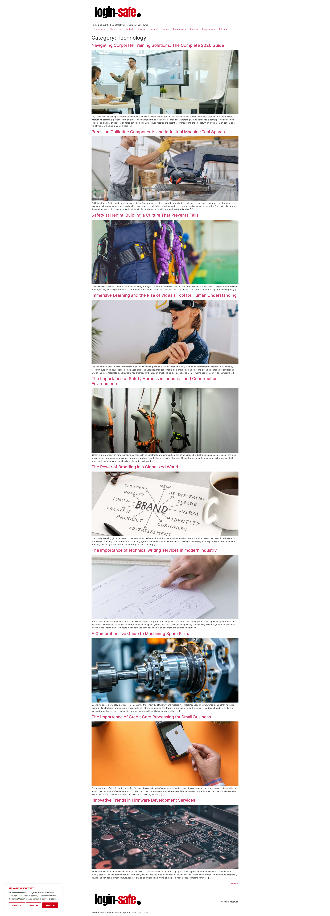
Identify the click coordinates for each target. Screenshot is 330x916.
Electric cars (116, 29)
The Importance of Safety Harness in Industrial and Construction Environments (155, 381)
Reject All (34, 905)
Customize (16, 905)
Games (141, 29)
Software (222, 29)
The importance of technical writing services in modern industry (154, 550)
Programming (179, 29)
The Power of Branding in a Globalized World (135, 466)
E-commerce (99, 29)
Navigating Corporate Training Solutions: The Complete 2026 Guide (158, 45)
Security (194, 29)
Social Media (208, 29)
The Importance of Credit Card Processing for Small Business (151, 716)
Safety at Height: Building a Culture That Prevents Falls (145, 215)
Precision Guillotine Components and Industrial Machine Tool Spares (158, 131)
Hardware (153, 29)
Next (234, 883)
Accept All (50, 905)
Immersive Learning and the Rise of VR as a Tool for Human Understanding (164, 295)
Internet (165, 29)
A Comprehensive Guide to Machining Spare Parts (140, 633)
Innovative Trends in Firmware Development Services (143, 800)
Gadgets (130, 29)
